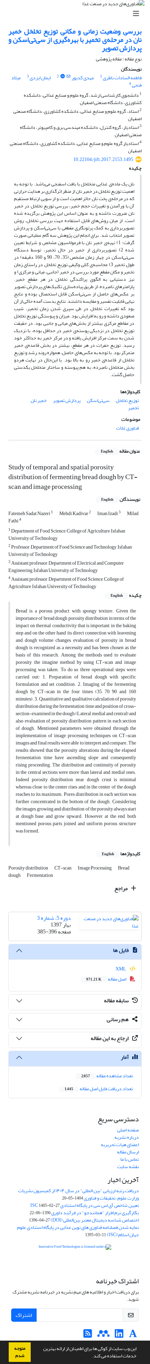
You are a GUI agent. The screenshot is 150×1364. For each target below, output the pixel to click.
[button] (90, 1357)
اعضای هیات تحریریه (120, 1144)
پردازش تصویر (67, 400)
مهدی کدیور (83, 77)
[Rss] (87, 1335)
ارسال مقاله (128, 1152)
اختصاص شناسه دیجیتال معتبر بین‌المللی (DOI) (95, 1220)
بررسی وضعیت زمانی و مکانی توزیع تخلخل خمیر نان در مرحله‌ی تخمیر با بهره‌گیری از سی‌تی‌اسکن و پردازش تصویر (75, 39)
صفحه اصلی (128, 1130)
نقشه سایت (128, 1166)
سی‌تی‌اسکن (98, 400)
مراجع (121, 888)
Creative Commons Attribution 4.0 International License (83, 1264)
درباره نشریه (126, 1137)
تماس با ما (129, 1159)
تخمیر (133, 407)
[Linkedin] (119, 1335)
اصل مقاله (106, 979)
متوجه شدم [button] (19, 1352)
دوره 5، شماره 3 (54, 918)
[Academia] (133, 1335)
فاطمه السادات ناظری (122, 77)
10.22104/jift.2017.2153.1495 (103, 159)
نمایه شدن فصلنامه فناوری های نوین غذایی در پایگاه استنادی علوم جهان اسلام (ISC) (78, 1231)
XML (121, 969)
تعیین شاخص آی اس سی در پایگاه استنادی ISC (84, 1205)
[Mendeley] (103, 1335)
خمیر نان (39, 400)
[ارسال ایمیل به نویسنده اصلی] (68, 76)
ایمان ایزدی (40, 77)
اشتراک (24, 1315)
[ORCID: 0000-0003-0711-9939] (62, 76)
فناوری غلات (127, 428)
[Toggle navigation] (77, 14)
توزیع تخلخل (127, 400)
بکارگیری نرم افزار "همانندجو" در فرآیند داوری (95, 1212)
